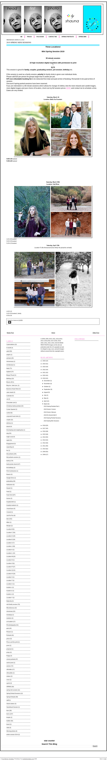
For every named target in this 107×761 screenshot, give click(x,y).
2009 (44, 451)
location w (9, 590)
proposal (8, 649)
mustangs (9, 615)
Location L (9, 553)
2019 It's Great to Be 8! (50, 415)
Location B (9, 529)
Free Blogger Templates (8, 759)
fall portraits (9, 454)
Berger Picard (10, 375)
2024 (44, 363)
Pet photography (11, 625)
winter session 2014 (12, 734)
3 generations (10, 344)
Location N (9, 560)
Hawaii (8, 488)
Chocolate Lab (10, 402)
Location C (9, 532)
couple (8, 419)
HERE (68, 88)
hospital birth (10, 502)
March (46, 404)
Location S (9, 577)
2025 (44, 361)
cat (7, 399)
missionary (9, 611)
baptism (8, 371)
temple (8, 717)
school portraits (10, 659)
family (8, 460)
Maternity (9, 601)
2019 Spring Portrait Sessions (52, 418)
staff (7, 700)
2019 (44, 378)
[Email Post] (53, 322)
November (47, 383)
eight (7, 440)
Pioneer (8, 632)
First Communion (11, 471)
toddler (8, 721)
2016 (44, 431)
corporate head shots (12, 416)
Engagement (10, 443)
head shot (9, 495)
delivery (8, 423)
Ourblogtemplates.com (28, 759)
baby (7, 368)
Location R (9, 573)
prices (8, 638)
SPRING (8, 686)
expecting (9, 447)
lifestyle (8, 526)
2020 (44, 375)
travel (8, 724)
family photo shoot (11, 464)
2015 (44, 434)
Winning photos (10, 731)
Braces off (9, 382)
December (47, 380)
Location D (9, 536)
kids (7, 519)
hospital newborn (11, 505)
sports (8, 683)
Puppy (8, 656)
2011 (44, 446)
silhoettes (9, 669)
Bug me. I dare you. (11, 385)
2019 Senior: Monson (50, 412)
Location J (9, 546)
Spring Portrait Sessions (13, 693)
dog (7, 433)
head (7, 491)
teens (8, 714)
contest (8, 413)
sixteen (8, 676)
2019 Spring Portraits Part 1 (51, 406)
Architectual (9, 365)
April (45, 401)
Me (21, 36)
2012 (44, 443)
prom (7, 645)
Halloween (9, 484)
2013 (44, 440)
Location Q (9, 570)
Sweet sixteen (10, 703)
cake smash (9, 392)
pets (7, 628)
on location (9, 621)
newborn (8, 618)
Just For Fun (9, 515)
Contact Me (53, 36)
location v (9, 587)
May (45, 398)
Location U (9, 584)
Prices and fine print (12, 642)
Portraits (8, 635)
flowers (8, 474)
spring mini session (11, 690)
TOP (105, 759)
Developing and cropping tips (14, 430)
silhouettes (9, 673)
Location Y (9, 597)
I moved (8, 512)
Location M (9, 556)
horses (8, 498)
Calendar (9, 396)
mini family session (11, 604)
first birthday (9, 467)
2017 (44, 428)
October (46, 386)
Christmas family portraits (13, 406)
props (8, 652)
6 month (8, 347)
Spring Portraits (68, 36)
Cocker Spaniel (10, 409)
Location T (9, 580)
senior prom (9, 662)
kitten (8, 522)
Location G (9, 543)
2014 (44, 437)
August (46, 392)
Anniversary (9, 361)
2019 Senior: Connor (50, 409)
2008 (44, 454)
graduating (9, 481)
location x (9, 594)
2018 (44, 425)
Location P (9, 567)
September (47, 389)
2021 (44, 372)
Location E (9, 539)
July (45, 395)
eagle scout (9, 437)
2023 (44, 366)
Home (53, 333)
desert (8, 426)
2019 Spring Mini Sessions (18, 42)
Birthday (8, 378)
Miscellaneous (10, 608)
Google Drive (10, 478)
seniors (8, 666)
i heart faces (9, 508)
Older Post (96, 333)
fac (7, 450)
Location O (9, 563)
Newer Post (10, 333)
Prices (29, 36)
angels (8, 354)
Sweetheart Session (12, 707)
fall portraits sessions (12, 457)
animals (8, 358)
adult (7, 351)
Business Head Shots (12, 389)
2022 (44, 369)
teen (7, 710)
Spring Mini (82, 36)
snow (8, 679)
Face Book (40, 36)
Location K (9, 549)
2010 (44, 449)
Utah (7, 727)
